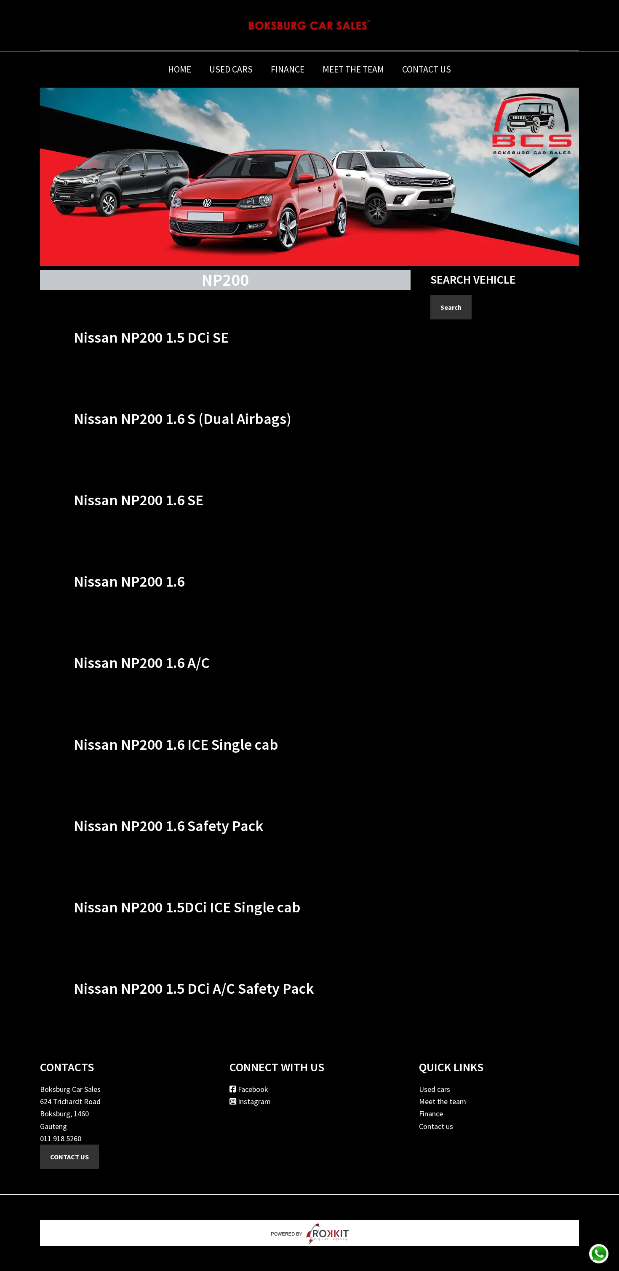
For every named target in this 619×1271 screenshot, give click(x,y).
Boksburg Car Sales (309, 25)
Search (451, 307)
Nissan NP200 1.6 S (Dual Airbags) (182, 418)
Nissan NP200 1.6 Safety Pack (168, 825)
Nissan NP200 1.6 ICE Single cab (176, 744)
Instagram (253, 1101)
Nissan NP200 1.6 (129, 581)
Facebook (252, 1089)
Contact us (436, 1126)
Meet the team (442, 1101)
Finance (431, 1113)
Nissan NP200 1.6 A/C (142, 662)
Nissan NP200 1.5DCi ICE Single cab (187, 907)
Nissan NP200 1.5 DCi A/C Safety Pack (194, 988)
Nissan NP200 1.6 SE (138, 500)
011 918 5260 (60, 1138)
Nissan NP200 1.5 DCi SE (151, 337)
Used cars (434, 1089)
